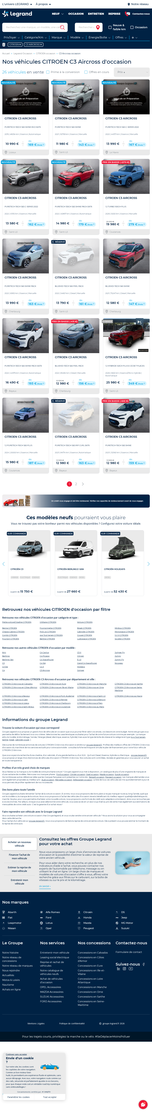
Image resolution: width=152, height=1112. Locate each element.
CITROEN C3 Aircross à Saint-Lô (91, 696)
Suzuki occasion (122, 774)
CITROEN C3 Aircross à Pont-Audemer (57, 696)
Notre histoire (10, 952)
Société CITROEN (122, 639)
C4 (3, 670)
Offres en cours (99, 72)
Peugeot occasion (113, 777)
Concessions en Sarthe (91, 996)
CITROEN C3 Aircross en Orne (90, 687)
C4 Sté (43, 663)
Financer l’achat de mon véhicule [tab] (19, 856)
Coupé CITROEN (84, 635)
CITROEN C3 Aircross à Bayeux (16, 696)
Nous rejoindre (11, 970)
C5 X (79, 652)
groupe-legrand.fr (94, 745)
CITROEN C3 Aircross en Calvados (17, 684)
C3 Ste (5, 667)
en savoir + (45, 886)
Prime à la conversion (65, 72)
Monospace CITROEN (124, 632)
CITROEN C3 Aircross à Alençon (91, 700)
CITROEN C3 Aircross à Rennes (53, 700)
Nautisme (8, 984)
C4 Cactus (44, 652)
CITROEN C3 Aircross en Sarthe (129, 684)
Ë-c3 (79, 660)
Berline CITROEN (47, 639)
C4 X (42, 667)
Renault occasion (96, 777)
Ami (4, 652)
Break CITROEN (84, 628)
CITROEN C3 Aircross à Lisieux (15, 703)
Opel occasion (92, 774)
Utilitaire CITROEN (48, 622)
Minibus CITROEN (123, 628)
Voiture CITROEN (84, 622)
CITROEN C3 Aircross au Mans (90, 707)
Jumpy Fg (119, 660)
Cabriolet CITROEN (85, 632)
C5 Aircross (45, 670)
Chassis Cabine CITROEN (13, 632)
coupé (26, 740)
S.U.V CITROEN (121, 635)
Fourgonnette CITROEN (50, 628)
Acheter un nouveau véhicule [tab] (19, 844)
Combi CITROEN (9, 635)
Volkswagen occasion (82, 780)
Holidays (81, 667)
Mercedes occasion (63, 780)
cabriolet (19, 740)
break (11, 740)
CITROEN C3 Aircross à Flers (89, 703)
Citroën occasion (77, 774)
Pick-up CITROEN (48, 632)
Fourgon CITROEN (10, 639)
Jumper (80, 670)
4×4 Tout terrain (138, 737)
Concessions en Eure (90, 965)
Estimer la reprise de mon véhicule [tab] (19, 869)
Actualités (8, 975)
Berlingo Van (8, 660)
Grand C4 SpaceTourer (87, 663)
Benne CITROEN (9, 628)
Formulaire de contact (129, 952)
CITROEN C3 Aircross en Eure (53, 684)
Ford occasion (62, 774)
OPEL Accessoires (50, 987)
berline (5, 740)
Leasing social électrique (54, 957)
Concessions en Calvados (93, 952)
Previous (3, 563)
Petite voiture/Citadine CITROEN (16, 622)
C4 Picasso (45, 656)
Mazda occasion (107, 774)
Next (148, 563)
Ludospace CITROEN (86, 639)
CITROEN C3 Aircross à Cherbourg (55, 703)
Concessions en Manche (92, 987)
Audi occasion (48, 780)
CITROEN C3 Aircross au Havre (128, 696)
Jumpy (118, 656)
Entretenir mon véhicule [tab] (19, 881)
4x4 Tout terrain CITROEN (51, 635)
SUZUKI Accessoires (52, 996)
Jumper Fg (120, 652)
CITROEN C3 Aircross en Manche (91, 684)
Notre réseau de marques (17, 965)
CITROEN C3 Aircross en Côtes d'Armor (19, 687)
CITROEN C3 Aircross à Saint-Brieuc (18, 707)
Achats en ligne (11, 989)
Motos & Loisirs (11, 980)
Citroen (80, 656)
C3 (3, 663)
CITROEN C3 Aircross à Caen (15, 700)
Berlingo (6, 656)
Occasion (141, 27)
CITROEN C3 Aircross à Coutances (55, 707)
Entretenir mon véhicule (54, 952)
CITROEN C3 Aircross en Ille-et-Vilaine (56, 687)
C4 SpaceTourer (47, 660)
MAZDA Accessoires (51, 992)
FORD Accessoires (51, 1001)
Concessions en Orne (90, 992)
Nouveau (119, 663)
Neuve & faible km (119, 27)
